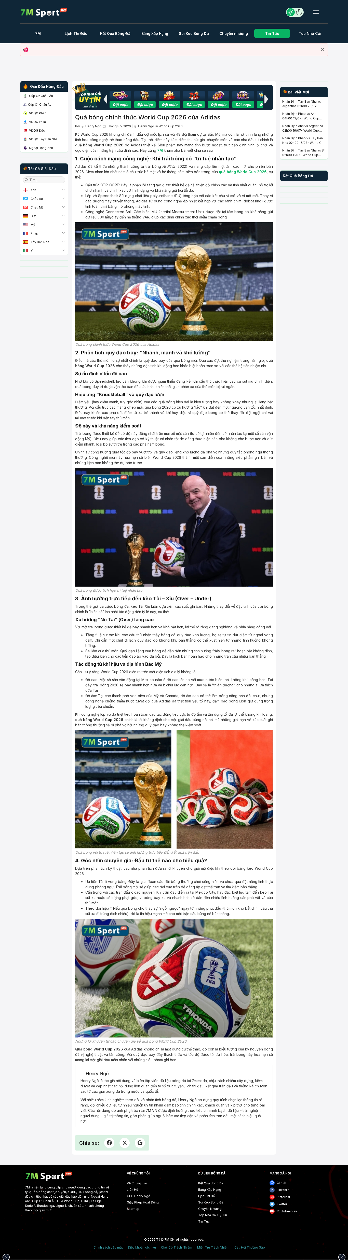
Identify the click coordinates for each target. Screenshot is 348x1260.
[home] (44, 12)
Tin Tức (272, 33)
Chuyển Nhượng (210, 1209)
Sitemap (133, 1209)
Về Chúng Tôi (137, 1183)
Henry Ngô (93, 126)
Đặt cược (120, 104)
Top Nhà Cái (310, 33)
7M (38, 33)
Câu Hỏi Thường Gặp (249, 1247)
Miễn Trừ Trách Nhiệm (213, 1247)
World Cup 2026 (171, 126)
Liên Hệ (132, 1190)
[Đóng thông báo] (322, 50)
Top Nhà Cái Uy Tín (212, 1215)
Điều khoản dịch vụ (142, 1247)
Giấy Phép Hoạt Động (143, 1202)
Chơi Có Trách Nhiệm (176, 1247)
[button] (105, 99)
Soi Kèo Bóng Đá (194, 33)
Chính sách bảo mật (108, 1247)
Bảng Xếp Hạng (154, 33)
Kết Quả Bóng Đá (115, 33)
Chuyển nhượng (233, 33)
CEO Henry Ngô (138, 1196)
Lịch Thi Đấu (76, 33)
